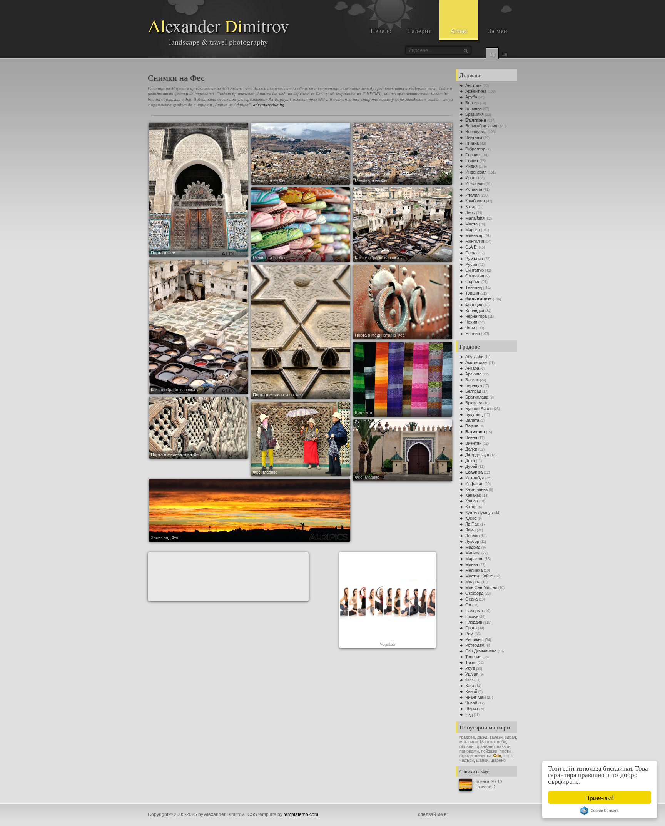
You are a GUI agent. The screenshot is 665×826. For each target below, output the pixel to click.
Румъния (474, 258)
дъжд (482, 737)
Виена (471, 437)
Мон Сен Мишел (481, 587)
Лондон (472, 535)
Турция (472, 293)
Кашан (471, 501)
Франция (473, 304)
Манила (472, 553)
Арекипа (473, 374)
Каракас (473, 495)
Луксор (472, 541)
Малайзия (475, 218)
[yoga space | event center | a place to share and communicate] (387, 646)
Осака (471, 599)
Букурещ (474, 414)
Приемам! (599, 797)
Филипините (478, 299)
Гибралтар (475, 149)
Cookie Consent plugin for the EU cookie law (599, 810)
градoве (467, 737)
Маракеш (474, 558)
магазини (468, 741)
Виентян (473, 443)
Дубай (471, 466)
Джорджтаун (477, 454)
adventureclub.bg (268, 104)
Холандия (474, 310)
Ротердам (475, 645)
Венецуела (475, 131)
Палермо (474, 610)
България (475, 120)
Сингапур (474, 270)
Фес (469, 679)
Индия (471, 166)
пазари (503, 746)
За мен (498, 31)
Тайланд (473, 287)
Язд (469, 714)
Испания (473, 189)
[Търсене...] (466, 51)
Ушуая (471, 674)
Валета (472, 420)
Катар (470, 206)
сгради (466, 755)
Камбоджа (475, 201)
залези (496, 737)
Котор (470, 506)
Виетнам (473, 137)
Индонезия (475, 172)
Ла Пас (472, 524)
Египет (471, 160)
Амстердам (476, 362)
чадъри (466, 760)
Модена (472, 581)
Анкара (472, 368)
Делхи (471, 449)
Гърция (472, 154)
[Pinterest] (479, 815)
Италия (472, 195)
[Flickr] (496, 815)
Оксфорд (474, 593)
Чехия (471, 322)
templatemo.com (301, 814)
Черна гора (476, 316)
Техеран (473, 656)
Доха (470, 460)
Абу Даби (474, 356)
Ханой (471, 691)
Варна (471, 426)
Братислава (476, 397)
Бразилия (474, 114)
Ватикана (475, 431)
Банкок (472, 379)
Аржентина (475, 91)
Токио (470, 662)
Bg (492, 54)
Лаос (470, 212)
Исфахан (474, 483)
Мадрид (472, 547)
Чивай (471, 703)
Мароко (472, 229)
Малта (471, 224)
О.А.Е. (471, 247)
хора (508, 755)
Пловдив (473, 622)
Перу (470, 252)
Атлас (459, 31)
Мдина (471, 564)
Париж (471, 616)
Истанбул (474, 478)
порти (505, 751)
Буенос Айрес (479, 408)
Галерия (420, 31)
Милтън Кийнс (479, 576)
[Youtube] (470, 815)
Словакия (474, 276)
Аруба (471, 97)
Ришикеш (474, 639)
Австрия (473, 85)
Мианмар (474, 235)
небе (501, 741)
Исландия (475, 183)
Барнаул (473, 385)
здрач (510, 737)
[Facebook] (453, 815)
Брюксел (473, 402)
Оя (468, 604)
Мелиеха (474, 570)
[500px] (504, 815)
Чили (470, 327)
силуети (483, 755)
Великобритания (481, 125)
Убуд (470, 668)
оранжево (485, 746)
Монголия (474, 241)
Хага (469, 685)
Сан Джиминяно (480, 651)
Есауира (474, 472)
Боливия (473, 108)
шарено (498, 760)
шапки (482, 760)
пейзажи (489, 751)
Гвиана (472, 143)
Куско (470, 518)
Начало (381, 31)
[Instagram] (462, 815)
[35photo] (512, 815)
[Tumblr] (487, 815)
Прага (471, 628)
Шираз (471, 708)
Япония (472, 333)
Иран (470, 177)
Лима (470, 529)
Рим (469, 633)
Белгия (472, 102)
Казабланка (476, 489)
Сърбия (472, 281)
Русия (471, 264)
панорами (469, 751)
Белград (473, 391)
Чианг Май (475, 697)
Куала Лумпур (479, 512)
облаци (466, 746)
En (504, 54)
